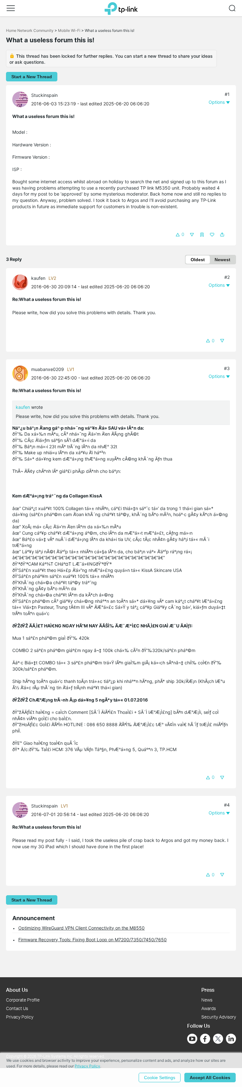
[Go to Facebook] (205, 1039)
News (206, 999)
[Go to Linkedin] (231, 1039)
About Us (17, 989)
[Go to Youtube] (192, 1039)
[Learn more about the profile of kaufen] (21, 282)
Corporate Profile (23, 999)
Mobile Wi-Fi (69, 30)
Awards (208, 1008)
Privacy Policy (19, 1016)
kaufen (38, 278)
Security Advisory (218, 1016)
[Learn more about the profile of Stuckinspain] (21, 99)
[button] (10, 8)
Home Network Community (30, 30)
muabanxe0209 (47, 369)
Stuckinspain (44, 95)
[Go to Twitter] (218, 1039)
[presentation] (20, 99)
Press (207, 989)
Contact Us (17, 1008)
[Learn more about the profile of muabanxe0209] (21, 373)
